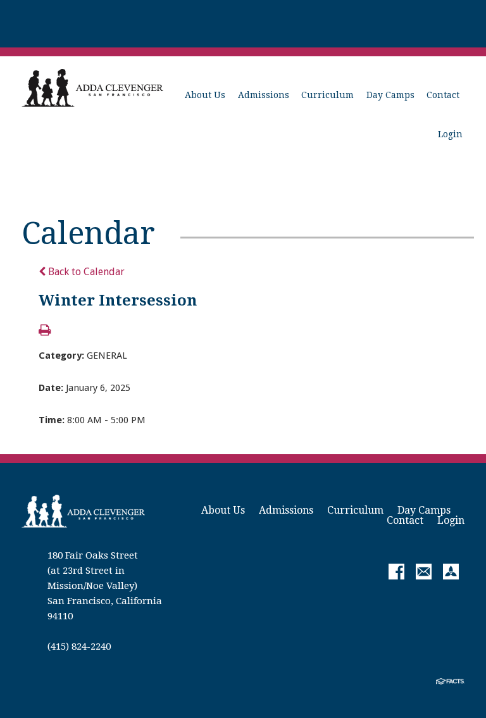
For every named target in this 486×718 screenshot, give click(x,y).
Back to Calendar (85, 272)
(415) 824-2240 (79, 646)
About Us (205, 95)
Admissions (263, 95)
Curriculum (327, 95)
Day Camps (390, 95)
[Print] (45, 331)
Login (450, 134)
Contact (443, 95)
